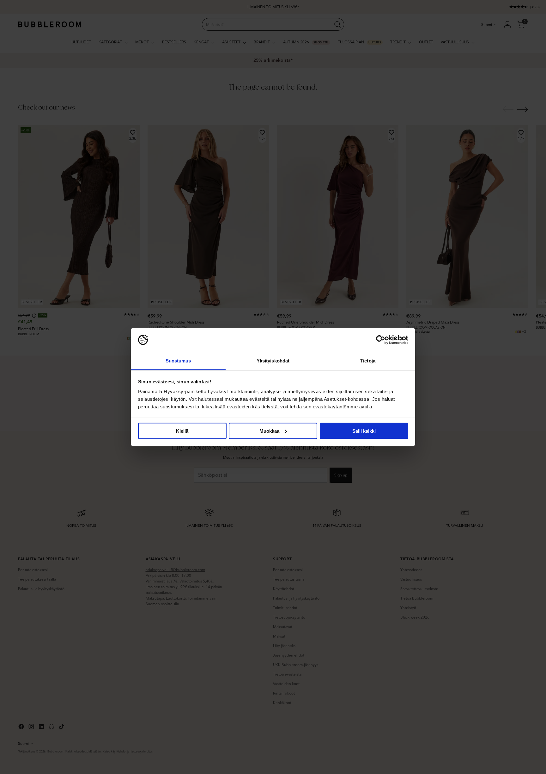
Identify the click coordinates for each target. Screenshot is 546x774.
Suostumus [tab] (178, 360)
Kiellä (182, 430)
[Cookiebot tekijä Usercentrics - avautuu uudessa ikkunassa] (380, 340)
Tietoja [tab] (367, 360)
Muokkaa (269, 430)
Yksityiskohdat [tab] (273, 360)
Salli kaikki (364, 430)
